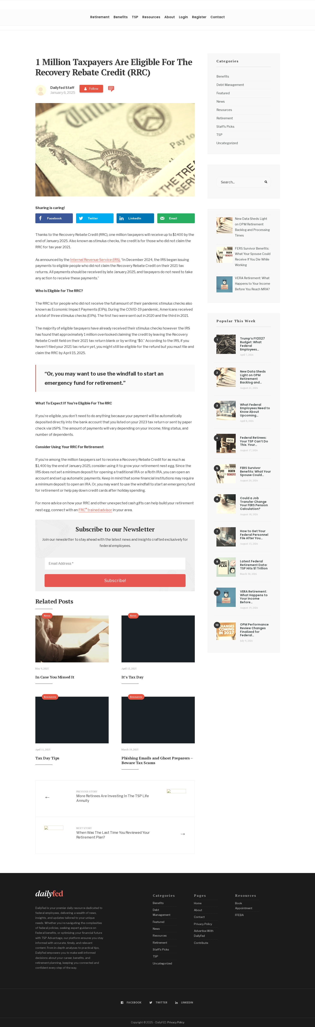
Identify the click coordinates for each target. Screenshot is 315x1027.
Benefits (121, 17)
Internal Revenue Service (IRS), (95, 260)
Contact (217, 17)
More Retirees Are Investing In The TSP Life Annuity (112, 796)
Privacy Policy (203, 924)
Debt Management (230, 85)
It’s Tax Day (133, 677)
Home (197, 903)
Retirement (100, 17)
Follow (93, 89)
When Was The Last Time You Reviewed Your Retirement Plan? (113, 833)
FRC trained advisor (95, 510)
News (47, 615)
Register (199, 17)
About (169, 17)
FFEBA (239, 915)
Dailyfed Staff (62, 88)
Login (183, 17)
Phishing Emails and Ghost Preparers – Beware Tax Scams (157, 760)
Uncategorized (227, 143)
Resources (151, 17)
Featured (223, 93)
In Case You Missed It (54, 677)
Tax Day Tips (47, 758)
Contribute (201, 943)
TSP (135, 17)
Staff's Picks (225, 127)
